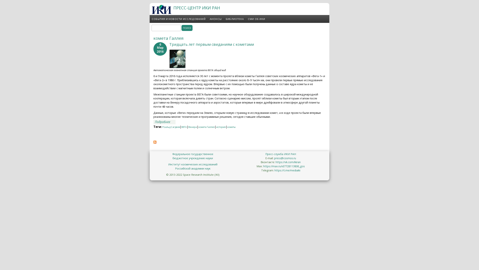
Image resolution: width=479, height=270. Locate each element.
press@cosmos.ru (285, 158)
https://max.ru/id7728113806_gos (284, 166)
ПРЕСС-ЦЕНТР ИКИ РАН (196, 8)
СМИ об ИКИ (256, 19)
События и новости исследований (179, 19)
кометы (231, 127)
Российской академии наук (192, 168)
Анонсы (216, 19)
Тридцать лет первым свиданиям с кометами (211, 44)
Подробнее (165, 122)
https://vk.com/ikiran (288, 162)
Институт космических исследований (192, 164)
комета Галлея (207, 127)
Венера (192, 127)
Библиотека (235, 19)
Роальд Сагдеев (171, 127)
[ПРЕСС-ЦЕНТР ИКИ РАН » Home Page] (162, 13)
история (221, 127)
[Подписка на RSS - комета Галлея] (154, 142)
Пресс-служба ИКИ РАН (280, 154)
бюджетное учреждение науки (193, 158)
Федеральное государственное (192, 154)
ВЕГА (184, 127)
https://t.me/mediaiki (287, 170)
